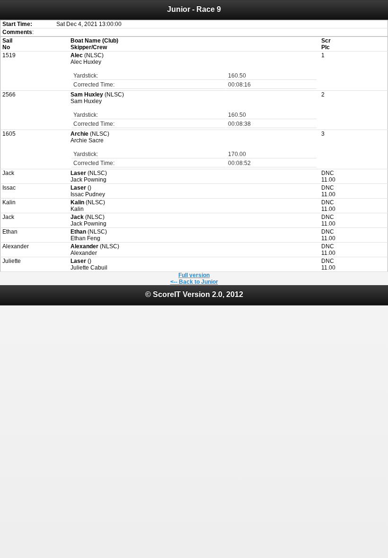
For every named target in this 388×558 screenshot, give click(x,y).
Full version (194, 275)
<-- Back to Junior (194, 282)
